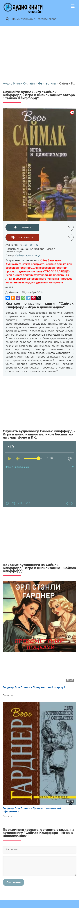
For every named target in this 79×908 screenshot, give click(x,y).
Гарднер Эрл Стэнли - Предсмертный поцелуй (34, 687)
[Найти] (7, 19)
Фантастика (30, 245)
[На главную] (23, 6)
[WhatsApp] (23, 298)
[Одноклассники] (13, 298)
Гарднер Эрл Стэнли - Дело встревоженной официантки (32, 810)
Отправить (13, 882)
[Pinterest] (33, 298)
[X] (38, 298)
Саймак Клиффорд (27, 256)
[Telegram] (28, 298)
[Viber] (18, 298)
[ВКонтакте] (8, 298)
